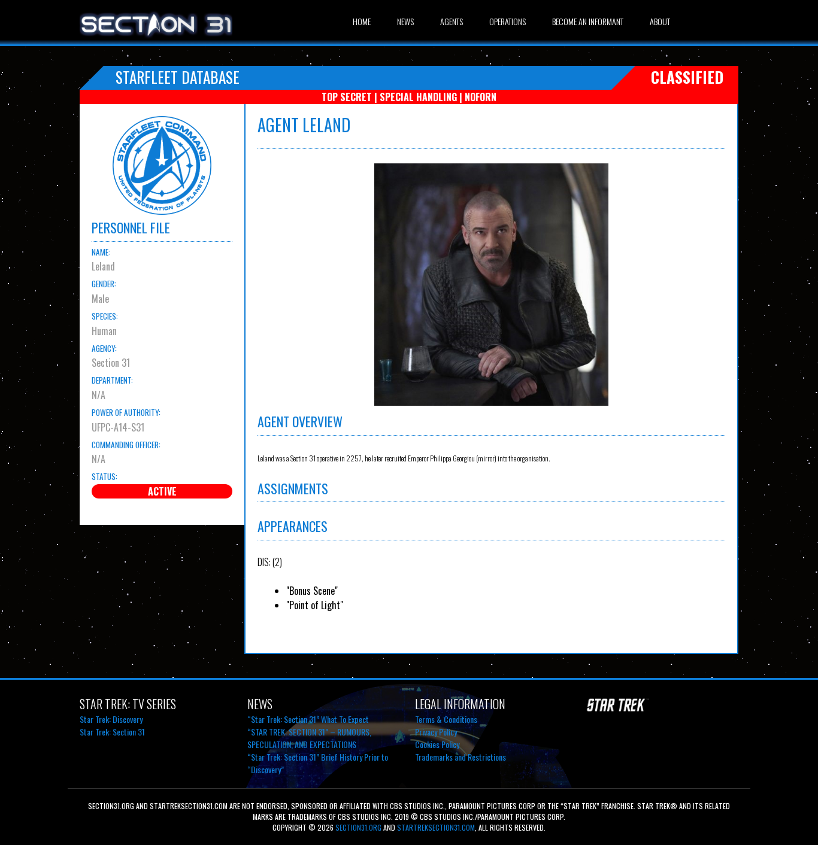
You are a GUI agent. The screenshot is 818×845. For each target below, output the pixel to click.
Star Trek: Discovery (111, 719)
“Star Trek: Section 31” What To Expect (308, 719)
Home (362, 21)
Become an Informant (587, 21)
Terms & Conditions (446, 719)
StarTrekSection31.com (436, 827)
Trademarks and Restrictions (460, 756)
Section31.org (357, 827)
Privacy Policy (436, 731)
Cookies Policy (437, 744)
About (660, 21)
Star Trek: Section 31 (112, 731)
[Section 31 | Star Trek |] (156, 37)
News (405, 21)
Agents (451, 21)
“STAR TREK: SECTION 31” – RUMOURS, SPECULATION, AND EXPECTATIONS (309, 737)
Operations (507, 21)
